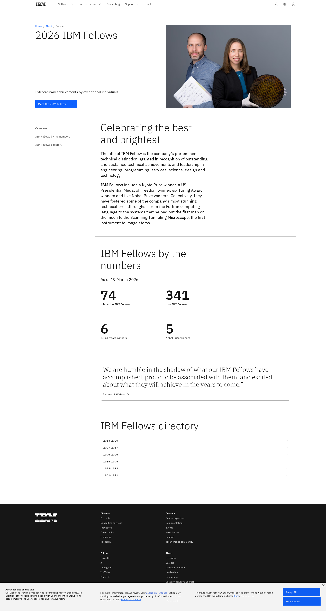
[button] (284, 4)
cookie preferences (156, 592)
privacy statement (131, 599)
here (236, 595)
